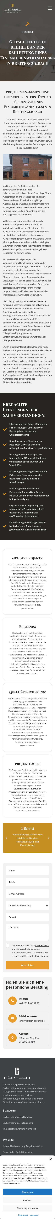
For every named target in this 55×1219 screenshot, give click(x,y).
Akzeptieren (27, 1192)
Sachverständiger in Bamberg (17, 1116)
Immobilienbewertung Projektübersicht (23, 1146)
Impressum (34, 1215)
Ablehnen (27, 1200)
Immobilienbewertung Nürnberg (19, 1128)
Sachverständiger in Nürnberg (18, 1122)
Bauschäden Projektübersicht (18, 1152)
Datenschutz (23, 1215)
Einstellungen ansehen (27, 1208)
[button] (50, 1159)
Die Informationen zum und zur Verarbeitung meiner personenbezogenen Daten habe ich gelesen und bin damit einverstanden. (30, 950)
